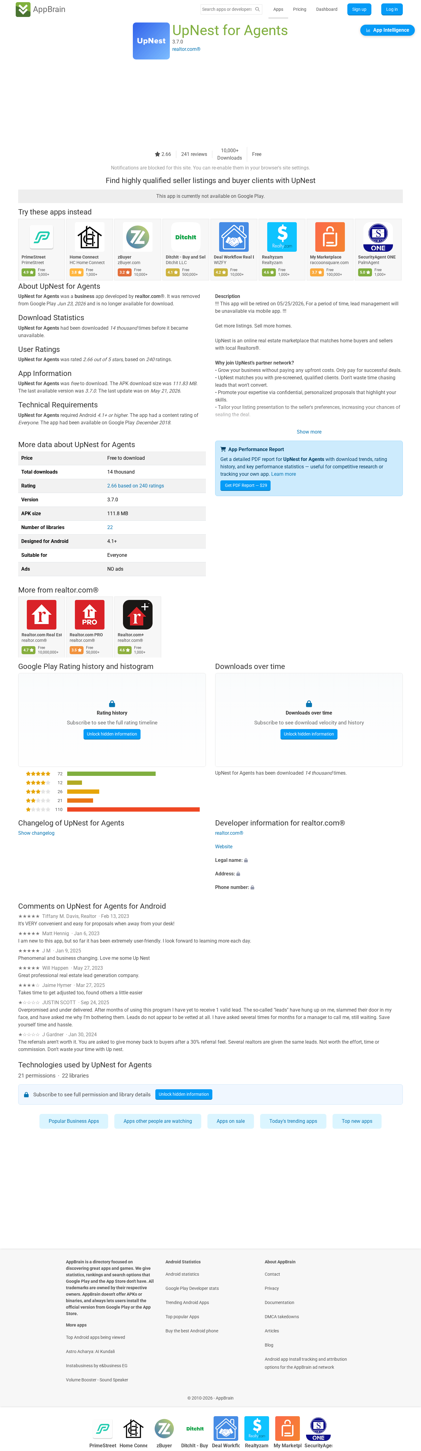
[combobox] (227, 9)
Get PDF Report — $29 (246, 485)
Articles (272, 1330)
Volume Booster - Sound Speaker (97, 1379)
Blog (269, 1345)
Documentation (279, 1302)
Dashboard (326, 9)
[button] (309, 860)
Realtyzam (272, 257)
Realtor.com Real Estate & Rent (42, 634)
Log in (392, 9)
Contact (272, 1274)
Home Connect (84, 257)
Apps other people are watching (158, 1121)
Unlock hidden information (112, 734)
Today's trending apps (293, 1121)
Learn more (283, 474)
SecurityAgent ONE (377, 257)
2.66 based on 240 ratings (135, 486)
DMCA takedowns (282, 1316)
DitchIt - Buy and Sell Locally (186, 257)
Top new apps (357, 1121)
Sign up (359, 9)
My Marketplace (325, 257)
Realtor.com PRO (86, 634)
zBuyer (124, 257)
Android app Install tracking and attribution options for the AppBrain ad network (306, 1363)
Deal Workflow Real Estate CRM (234, 257)
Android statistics (182, 1274)
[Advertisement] (203, 104)
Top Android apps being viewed (95, 1337)
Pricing (299, 9)
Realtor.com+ (131, 634)
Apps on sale (231, 1121)
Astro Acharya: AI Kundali (90, 1351)
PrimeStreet (34, 257)
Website (223, 847)
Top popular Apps (182, 1316)
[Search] (257, 9)
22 (110, 527)
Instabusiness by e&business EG (97, 1365)
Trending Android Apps (187, 1302)
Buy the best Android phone (192, 1330)
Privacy (272, 1288)
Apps (278, 9)
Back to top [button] (405, 1395)
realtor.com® (77, 590)
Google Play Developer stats (192, 1288)
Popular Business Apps (74, 1121)
